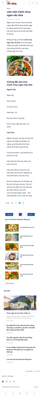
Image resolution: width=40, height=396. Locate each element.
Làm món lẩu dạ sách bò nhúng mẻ (19, 359)
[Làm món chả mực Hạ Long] (12, 275)
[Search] (33, 2)
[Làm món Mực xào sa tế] (12, 228)
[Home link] (20, 214)
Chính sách (10, 376)
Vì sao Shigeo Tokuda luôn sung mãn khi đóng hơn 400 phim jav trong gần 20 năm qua (21, 349)
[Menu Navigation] (3, 3)
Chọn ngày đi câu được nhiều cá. (19, 313)
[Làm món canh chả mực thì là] (12, 247)
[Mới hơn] (9, 214)
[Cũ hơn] (31, 214)
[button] (29, 2)
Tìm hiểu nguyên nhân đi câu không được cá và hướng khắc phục (19, 339)
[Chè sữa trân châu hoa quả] (12, 256)
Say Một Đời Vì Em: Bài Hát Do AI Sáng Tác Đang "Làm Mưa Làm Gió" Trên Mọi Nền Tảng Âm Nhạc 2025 (21, 328)
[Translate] (36, 2)
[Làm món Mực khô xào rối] (12, 266)
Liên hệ (4, 376)
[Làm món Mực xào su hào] (12, 237)
